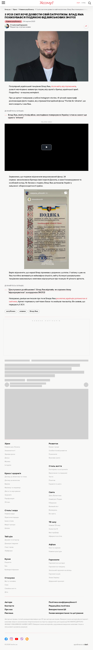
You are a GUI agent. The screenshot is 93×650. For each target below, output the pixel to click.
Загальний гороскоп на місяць (60, 570)
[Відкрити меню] (3, 2)
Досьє (7, 458)
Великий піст (54, 506)
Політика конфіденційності (63, 602)
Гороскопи (54, 560)
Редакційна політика (59, 606)
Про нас (9, 610)
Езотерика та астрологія (58, 469)
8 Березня (52, 503)
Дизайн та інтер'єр (12, 540)
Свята (52, 492)
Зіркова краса (10, 454)
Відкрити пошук (89, 3)
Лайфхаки (8, 551)
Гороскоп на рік (54, 574)
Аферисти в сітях (55, 536)
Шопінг (7, 528)
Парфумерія (9, 498)
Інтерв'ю (8, 465)
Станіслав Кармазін (18, 25)
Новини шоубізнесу (13, 21)
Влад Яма (34, 311)
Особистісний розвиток (58, 451)
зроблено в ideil (81, 644)
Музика (7, 461)
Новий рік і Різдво (55, 499)
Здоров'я (8, 495)
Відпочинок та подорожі (58, 473)
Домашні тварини (11, 543)
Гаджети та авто (55, 484)
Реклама (9, 613)
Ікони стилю (9, 521)
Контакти (9, 606)
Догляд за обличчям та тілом (16, 477)
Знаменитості (10, 451)
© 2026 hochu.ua (11, 644)
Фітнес (7, 502)
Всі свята (52, 514)
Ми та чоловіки (10, 581)
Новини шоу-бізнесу (12, 447)
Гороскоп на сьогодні (57, 563)
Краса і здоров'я (13, 474)
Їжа (6, 566)
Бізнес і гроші (54, 447)
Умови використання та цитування (66, 613)
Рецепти (8, 562)
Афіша (52, 545)
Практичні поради (12, 517)
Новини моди (10, 514)
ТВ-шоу (52, 522)
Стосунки (10, 578)
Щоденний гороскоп (56, 581)
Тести (51, 477)
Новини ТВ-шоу (54, 525)
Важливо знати (54, 458)
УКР (78, 3)
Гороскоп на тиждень (57, 567)
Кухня (8, 559)
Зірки (7, 444)
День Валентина (55, 496)
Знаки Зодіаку (54, 578)
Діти (6, 592)
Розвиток (53, 444)
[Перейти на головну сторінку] (46, 3)
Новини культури (55, 551)
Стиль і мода (11, 511)
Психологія (53, 454)
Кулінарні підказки (12, 570)
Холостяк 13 (53, 529)
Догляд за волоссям (12, 480)
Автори (8, 602)
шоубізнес (10, 311)
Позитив (52, 480)
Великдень (53, 510)
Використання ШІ (57, 610)
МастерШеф (54, 533)
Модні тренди (10, 525)
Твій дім (9, 537)
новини (23, 311)
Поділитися (86, 26)
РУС (84, 3)
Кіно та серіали (54, 548)
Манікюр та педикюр (13, 488)
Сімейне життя (10, 588)
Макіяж (7, 484)
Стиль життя (55, 466)
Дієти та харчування (12, 491)
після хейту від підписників (63, 87)
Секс (6, 585)
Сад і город (9, 547)
